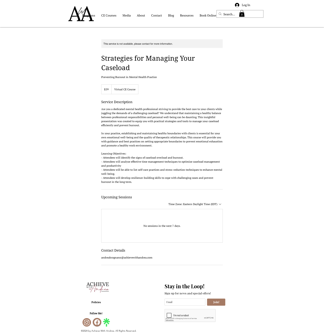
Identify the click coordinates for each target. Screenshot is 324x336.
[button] (242, 13)
